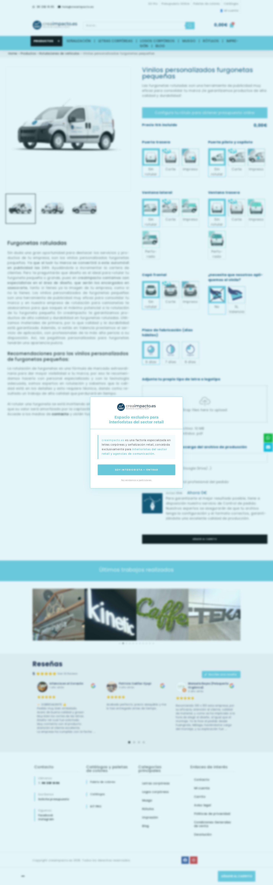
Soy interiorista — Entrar (136, 469)
